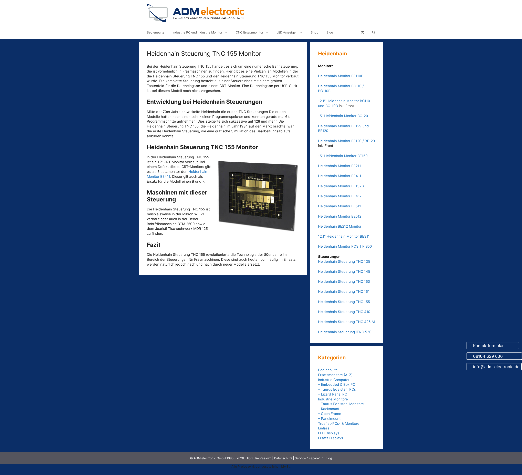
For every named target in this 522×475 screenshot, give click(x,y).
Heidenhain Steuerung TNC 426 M (346, 322)
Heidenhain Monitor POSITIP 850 (345, 246)
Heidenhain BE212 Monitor (339, 226)
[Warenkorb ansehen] (362, 32)
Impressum (263, 458)
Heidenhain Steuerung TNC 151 (343, 291)
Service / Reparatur (309, 458)
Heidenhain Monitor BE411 (339, 176)
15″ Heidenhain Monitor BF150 (343, 156)
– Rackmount (328, 409)
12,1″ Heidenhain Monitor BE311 (344, 236)
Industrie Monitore (333, 399)
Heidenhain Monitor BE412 (340, 196)
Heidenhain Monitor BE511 (339, 206)
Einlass (324, 428)
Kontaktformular (494, 345)
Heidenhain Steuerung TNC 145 (344, 271)
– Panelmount (329, 419)
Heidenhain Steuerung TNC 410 (344, 312)
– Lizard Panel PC (332, 394)
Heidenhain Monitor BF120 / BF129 (346, 141)
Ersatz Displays (331, 438)
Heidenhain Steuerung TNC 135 (344, 261)
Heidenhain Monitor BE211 (339, 166)
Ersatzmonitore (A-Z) (335, 375)
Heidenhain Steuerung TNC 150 (344, 281)
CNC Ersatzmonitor (249, 32)
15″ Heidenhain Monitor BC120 (343, 116)
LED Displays (328, 433)
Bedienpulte (155, 32)
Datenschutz (283, 458)
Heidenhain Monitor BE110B (340, 76)
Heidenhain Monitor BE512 (339, 216)
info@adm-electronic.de (496, 366)
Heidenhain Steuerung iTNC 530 (345, 332)
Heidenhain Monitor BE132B (341, 186)
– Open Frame (329, 414)
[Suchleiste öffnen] (373, 32)
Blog (329, 32)
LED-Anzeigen (287, 32)
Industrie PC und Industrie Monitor (197, 32)
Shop (314, 32)
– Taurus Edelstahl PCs (337, 389)
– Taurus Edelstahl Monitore (341, 404)
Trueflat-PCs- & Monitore (338, 423)
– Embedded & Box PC (336, 384)
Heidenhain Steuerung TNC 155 (344, 302)
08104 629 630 (496, 356)
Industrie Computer (333, 380)
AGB (250, 458)
